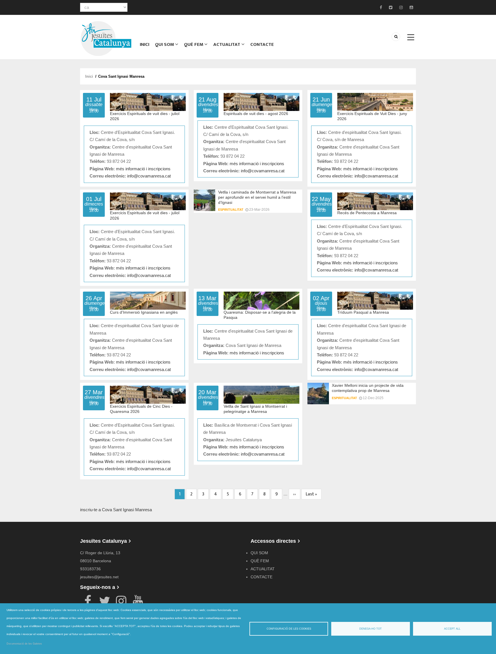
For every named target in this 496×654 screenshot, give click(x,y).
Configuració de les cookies (289, 628)
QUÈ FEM (194, 44)
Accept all (452, 628)
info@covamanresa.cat (149, 175)
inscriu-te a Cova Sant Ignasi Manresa (116, 509)
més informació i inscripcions (143, 168)
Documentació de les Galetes (24, 643)
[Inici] (106, 38)
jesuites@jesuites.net (99, 577)
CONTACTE (262, 44)
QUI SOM (165, 44)
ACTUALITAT (227, 44)
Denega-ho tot (370, 628)
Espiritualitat (230, 209)
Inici (144, 44)
